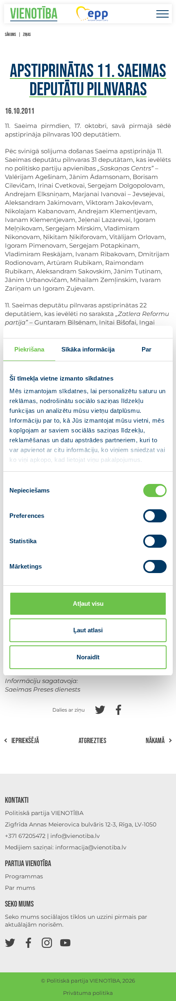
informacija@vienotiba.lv (90, 847)
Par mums (20, 887)
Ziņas (27, 34)
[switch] (155, 515)
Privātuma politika (88, 993)
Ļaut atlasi (88, 630)
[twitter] (10, 942)
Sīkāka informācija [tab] (88, 349)
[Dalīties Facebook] (118, 709)
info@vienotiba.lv (75, 836)
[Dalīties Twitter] (100, 709)
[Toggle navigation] (162, 13)
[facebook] (28, 942)
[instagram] (47, 942)
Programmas (24, 876)
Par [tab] (146, 349)
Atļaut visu (88, 603)
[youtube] (65, 942)
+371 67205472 (25, 836)
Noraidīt (88, 657)
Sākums (10, 34)
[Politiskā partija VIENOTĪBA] (33, 13)
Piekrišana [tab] (29, 349)
